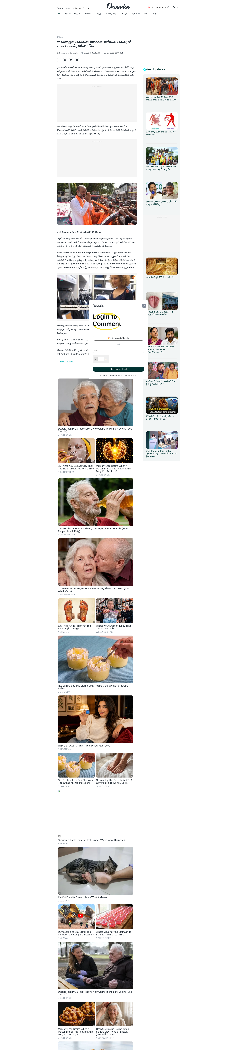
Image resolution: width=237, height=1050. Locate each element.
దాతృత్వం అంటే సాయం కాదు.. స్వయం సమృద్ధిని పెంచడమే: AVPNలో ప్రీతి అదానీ (161, 454)
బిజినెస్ (145, 14)
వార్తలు (66, 14)
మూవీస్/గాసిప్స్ (111, 14)
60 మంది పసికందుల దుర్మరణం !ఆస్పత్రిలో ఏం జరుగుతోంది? (159, 313)
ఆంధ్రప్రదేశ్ (77, 14)
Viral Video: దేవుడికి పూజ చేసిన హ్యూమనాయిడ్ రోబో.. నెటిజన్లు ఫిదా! (161, 98)
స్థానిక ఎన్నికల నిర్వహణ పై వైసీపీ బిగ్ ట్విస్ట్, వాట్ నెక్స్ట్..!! (161, 203)
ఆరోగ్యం (124, 14)
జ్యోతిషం (134, 14)
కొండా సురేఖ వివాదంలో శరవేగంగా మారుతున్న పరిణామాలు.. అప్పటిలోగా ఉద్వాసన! (160, 350)
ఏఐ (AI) (155, 14)
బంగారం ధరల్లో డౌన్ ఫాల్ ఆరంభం (160, 277)
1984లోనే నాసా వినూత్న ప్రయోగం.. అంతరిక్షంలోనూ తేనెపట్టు (160, 418)
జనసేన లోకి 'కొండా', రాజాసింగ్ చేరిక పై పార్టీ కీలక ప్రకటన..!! (160, 383)
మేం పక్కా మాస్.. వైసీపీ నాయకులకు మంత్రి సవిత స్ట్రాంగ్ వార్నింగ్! (161, 168)
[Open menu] (59, 13)
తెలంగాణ (88, 14)
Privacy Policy (132, 375)
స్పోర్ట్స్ (99, 14)
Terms (122, 375)
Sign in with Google (120, 338)
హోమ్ (59, 37)
